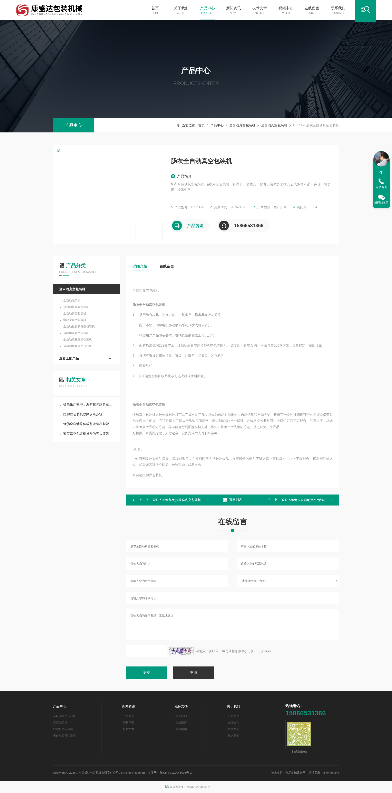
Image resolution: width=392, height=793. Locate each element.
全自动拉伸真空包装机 (77, 346)
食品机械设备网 (295, 772)
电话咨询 (381, 187)
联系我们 (338, 10)
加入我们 (233, 735)
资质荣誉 (233, 729)
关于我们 (181, 10)
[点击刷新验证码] (181, 651)
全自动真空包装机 (242, 125)
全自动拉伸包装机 (64, 735)
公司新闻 (128, 716)
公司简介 (233, 716)
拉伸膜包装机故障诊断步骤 (82, 414)
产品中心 (207, 10)
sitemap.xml (331, 772)
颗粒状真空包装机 (74, 320)
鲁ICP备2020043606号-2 (175, 772)
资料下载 (128, 722)
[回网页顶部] (381, 172)
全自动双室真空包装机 (77, 339)
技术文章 (259, 10)
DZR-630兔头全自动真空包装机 (304, 500)
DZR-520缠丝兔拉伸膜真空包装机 (176, 500)
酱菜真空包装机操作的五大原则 (86, 433)
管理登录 (314, 772)
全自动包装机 (71, 300)
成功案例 (181, 729)
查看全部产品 (69, 358)
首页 (155, 10)
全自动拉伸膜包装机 (76, 306)
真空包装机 (60, 722)
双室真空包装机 (63, 729)
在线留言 (312, 10)
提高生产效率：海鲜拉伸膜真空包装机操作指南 (88, 404)
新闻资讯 (233, 10)
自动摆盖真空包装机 (76, 333)
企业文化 (233, 722)
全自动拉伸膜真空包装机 (79, 326)
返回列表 (235, 500)
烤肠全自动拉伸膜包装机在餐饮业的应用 (88, 424)
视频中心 (285, 10)
